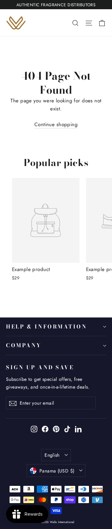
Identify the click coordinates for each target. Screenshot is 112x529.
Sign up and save (40, 367)
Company (24, 345)
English (52, 455)
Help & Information (46, 327)
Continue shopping (56, 124)
